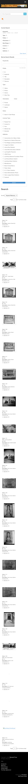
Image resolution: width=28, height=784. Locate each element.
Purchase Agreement (6, 770)
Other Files (7, 95)
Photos (6, 90)
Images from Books (9, 145)
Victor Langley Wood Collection (11, 175)
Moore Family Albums (9, 165)
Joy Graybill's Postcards (10, 152)
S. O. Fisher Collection (9, 170)
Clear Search (23, 53)
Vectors (6, 93)
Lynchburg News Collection (10, 161)
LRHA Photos (7, 154)
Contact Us (7, 124)
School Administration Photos (11, 172)
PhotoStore (24, 774)
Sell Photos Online (22, 776)
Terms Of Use (4, 767)
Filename (6, 81)
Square (6, 107)
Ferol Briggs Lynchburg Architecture (12, 142)
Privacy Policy (4, 768)
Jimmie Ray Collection (9, 147)
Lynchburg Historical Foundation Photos (13, 156)
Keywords (6, 74)
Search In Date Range (9, 114)
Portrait (6, 102)
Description (7, 79)
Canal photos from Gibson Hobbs (12, 138)
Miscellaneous (7, 163)
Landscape (7, 105)
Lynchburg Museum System (11, 159)
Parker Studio (7, 168)
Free (5, 126)
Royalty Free (7, 122)
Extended (6, 131)
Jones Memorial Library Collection (12, 149)
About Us (3, 765)
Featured (6, 177)
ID (4, 72)
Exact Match (22, 67)
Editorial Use (7, 128)
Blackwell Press (13, 757)
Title (5, 76)
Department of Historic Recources (12, 140)
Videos (6, 88)
